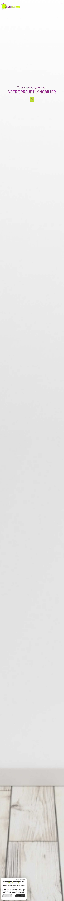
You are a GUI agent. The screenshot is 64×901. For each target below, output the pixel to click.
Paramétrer (7, 896)
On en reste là (20, 879)
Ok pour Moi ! (20, 896)
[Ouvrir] (32, 99)
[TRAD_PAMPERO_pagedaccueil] (11, 9)
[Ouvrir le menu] (61, 3)
